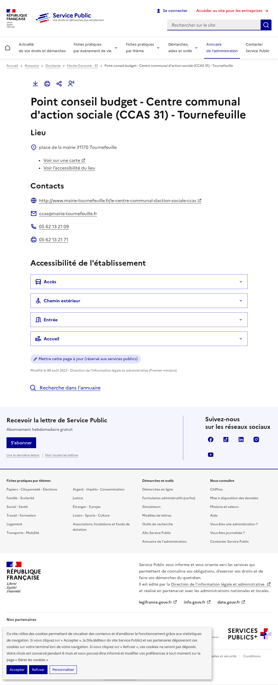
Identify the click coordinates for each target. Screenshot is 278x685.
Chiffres (216, 489)
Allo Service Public (156, 532)
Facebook (210, 439)
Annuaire (32, 65)
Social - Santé (17, 506)
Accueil (12, 65)
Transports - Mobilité (23, 532)
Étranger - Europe (86, 506)
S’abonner (21, 442)
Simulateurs (151, 506)
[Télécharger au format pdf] (35, 84)
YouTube (210, 454)
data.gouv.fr (228, 602)
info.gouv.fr (195, 602)
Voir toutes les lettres (61, 455)
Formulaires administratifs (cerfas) (168, 498)
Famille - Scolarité (20, 498)
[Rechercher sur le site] (266, 25)
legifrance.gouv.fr (155, 602)
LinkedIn (241, 439)
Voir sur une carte (61, 160)
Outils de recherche (157, 524)
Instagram (256, 439)
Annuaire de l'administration (164, 541)
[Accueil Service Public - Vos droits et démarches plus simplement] (71, 23)
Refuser (38, 669)
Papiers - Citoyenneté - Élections (32, 489)
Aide (213, 515)
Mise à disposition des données (234, 498)
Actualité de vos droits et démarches (42, 48)
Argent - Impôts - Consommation (98, 489)
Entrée (51, 319)
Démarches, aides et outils (180, 48)
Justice (78, 498)
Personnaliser (63, 669)
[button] (71, 84)
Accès (50, 281)
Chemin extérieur (62, 300)
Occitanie (53, 65)
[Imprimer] (47, 84)
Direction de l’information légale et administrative (218, 584)
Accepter (17, 669)
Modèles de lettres (156, 515)
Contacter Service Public (257, 48)
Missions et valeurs (224, 506)
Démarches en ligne (157, 489)
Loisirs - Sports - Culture (91, 515)
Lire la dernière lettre (23, 455)
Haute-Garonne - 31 (82, 65)
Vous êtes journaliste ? (227, 532)
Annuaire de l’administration (222, 48)
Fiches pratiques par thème (140, 48)
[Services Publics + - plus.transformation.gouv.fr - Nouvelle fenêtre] (249, 634)
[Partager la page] (59, 84)
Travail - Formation (21, 515)
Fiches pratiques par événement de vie (93, 48)
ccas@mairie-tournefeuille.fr (68, 213)
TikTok (225, 439)
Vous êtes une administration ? (234, 524)
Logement (14, 524)
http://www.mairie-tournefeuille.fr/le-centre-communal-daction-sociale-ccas (117, 200)
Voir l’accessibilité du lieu (69, 168)
